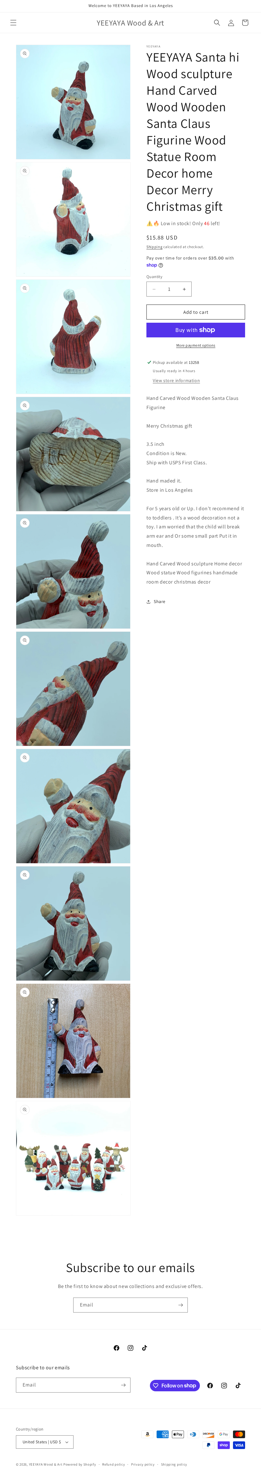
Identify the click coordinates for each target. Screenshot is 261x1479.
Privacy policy (143, 1464)
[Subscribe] (180, 1305)
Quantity (154, 276)
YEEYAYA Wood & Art (46, 1464)
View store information (176, 380)
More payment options (195, 345)
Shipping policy (174, 1464)
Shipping (154, 246)
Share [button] (160, 601)
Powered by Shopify (79, 1464)
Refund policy (113, 1464)
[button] (13, 23)
